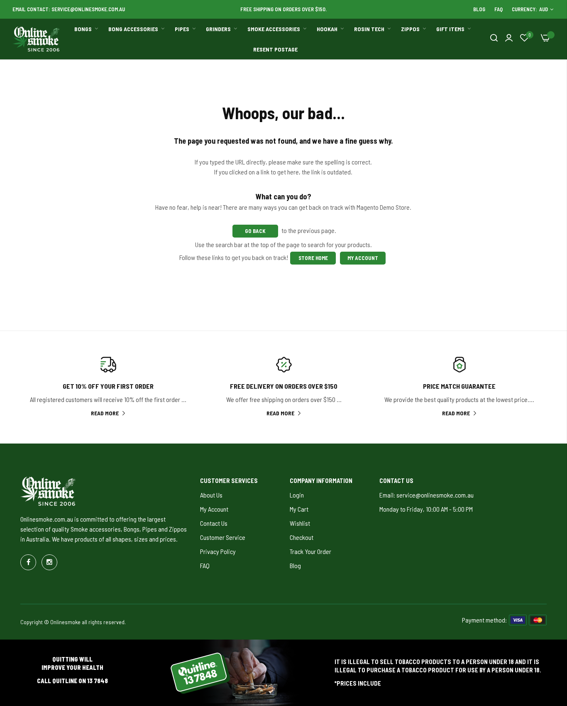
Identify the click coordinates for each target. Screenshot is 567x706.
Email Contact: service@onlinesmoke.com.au (68, 9)
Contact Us (213, 523)
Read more (105, 413)
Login (297, 495)
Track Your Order (310, 551)
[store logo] (36, 39)
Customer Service (222, 537)
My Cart (299, 509)
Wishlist (300, 523)
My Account (362, 258)
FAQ (498, 9)
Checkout (301, 537)
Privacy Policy (218, 551)
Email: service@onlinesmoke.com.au (426, 495)
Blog (479, 9)
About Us (211, 495)
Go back (255, 231)
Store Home (312, 258)
